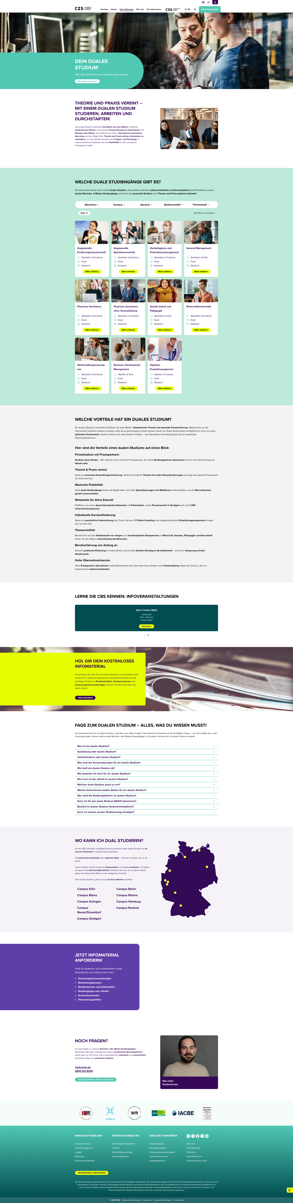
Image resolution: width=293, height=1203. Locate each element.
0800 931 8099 (84, 1071)
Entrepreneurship (82, 1143)
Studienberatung (156, 1143)
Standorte (191, 1152)
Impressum (147, 1200)
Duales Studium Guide (197, 1160)
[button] (104, 8)
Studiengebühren (157, 1160)
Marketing (79, 1156)
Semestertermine (194, 1156)
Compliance (179, 1200)
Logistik (78, 1152)
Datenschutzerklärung (131, 1200)
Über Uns (191, 1143)
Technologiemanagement (123, 1143)
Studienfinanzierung (158, 1156)
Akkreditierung (193, 1148)
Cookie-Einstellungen (162, 1200)
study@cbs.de (83, 1067)
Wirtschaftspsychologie (122, 1152)
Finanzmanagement (84, 1148)
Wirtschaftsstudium (120, 1156)
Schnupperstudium (157, 1148)
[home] (86, 9)
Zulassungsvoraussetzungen (162, 1152)
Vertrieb (115, 1148)
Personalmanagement (85, 1160)
